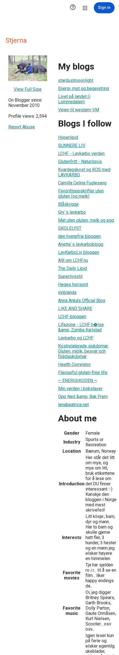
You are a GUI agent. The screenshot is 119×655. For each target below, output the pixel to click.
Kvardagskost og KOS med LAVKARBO (84, 172)
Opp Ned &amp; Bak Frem (83, 396)
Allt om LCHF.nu (73, 260)
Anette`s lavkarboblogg (80, 244)
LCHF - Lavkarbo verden (81, 153)
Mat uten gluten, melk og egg (86, 220)
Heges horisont (73, 284)
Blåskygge (68, 204)
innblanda (67, 292)
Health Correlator (74, 364)
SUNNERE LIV (71, 145)
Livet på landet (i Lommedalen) (74, 99)
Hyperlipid (68, 137)
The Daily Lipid (72, 268)
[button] (72, 7)
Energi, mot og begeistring (83, 88)
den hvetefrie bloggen (79, 236)
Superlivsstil (70, 276)
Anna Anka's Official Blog (81, 300)
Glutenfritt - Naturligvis (80, 161)
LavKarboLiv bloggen (78, 252)
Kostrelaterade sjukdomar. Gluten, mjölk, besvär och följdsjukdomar (83, 351)
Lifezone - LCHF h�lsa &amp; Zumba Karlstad (81, 327)
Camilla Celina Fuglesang (82, 182)
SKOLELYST (69, 228)
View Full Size (28, 89)
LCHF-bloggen (72, 316)
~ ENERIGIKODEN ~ (77, 380)
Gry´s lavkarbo (72, 212)
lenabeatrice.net (73, 404)
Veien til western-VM (78, 109)
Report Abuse (21, 127)
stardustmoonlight (75, 80)
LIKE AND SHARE (75, 308)
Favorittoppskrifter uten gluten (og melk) (81, 193)
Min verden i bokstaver (80, 388)
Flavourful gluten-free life (82, 372)
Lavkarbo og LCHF (76, 338)
